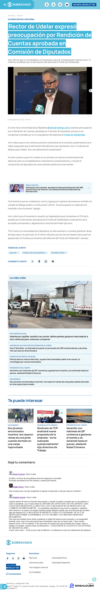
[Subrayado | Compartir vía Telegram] (52, 261)
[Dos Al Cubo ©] (82, 587)
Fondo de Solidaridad (74, 135)
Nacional (33, 557)
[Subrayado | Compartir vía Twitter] (32, 261)
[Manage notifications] (94, 579)
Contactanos (15, 574)
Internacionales (36, 562)
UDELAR (20, 15)
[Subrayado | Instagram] (60, 5)
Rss (27, 583)
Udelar (52, 127)
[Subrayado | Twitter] (54, 5)
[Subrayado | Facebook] (47, 5)
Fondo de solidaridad (34, 253)
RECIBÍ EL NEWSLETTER (84, 4)
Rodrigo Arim (63, 127)
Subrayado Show (59, 557)
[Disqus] (50, 500)
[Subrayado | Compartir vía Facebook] (39, 261)
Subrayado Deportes (61, 562)
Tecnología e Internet (38, 567)
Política (11, 15)
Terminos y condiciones (15, 583)
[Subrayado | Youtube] (67, 5)
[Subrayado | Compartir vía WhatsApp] (45, 261)
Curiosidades (35, 572)
